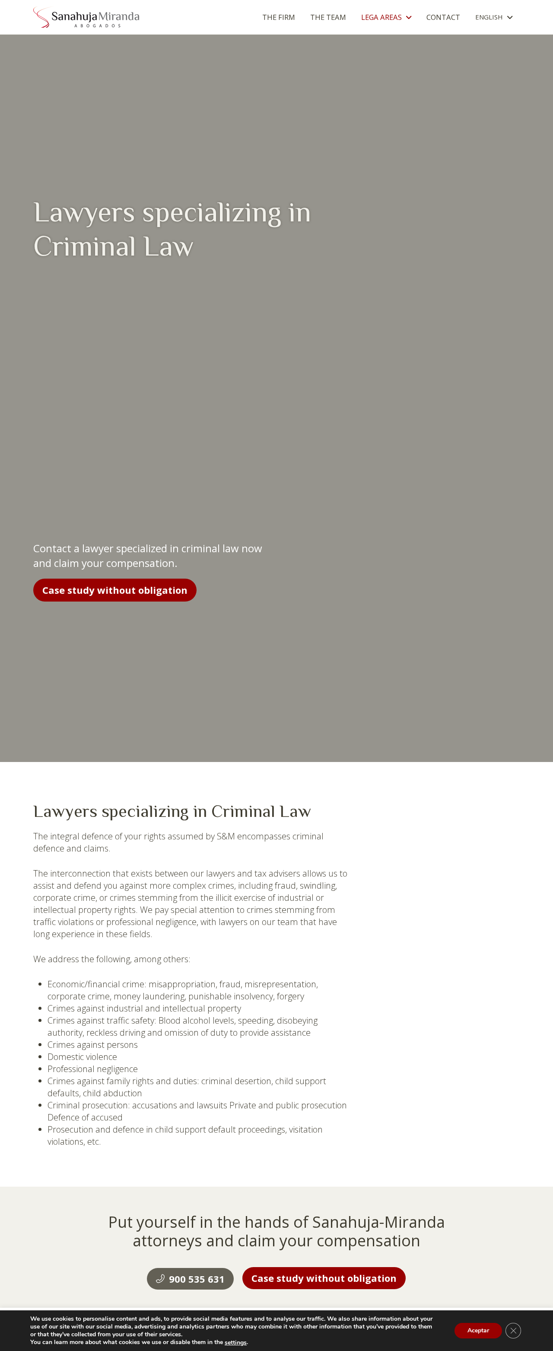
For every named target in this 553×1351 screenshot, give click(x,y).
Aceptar (478, 1331)
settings (236, 1343)
